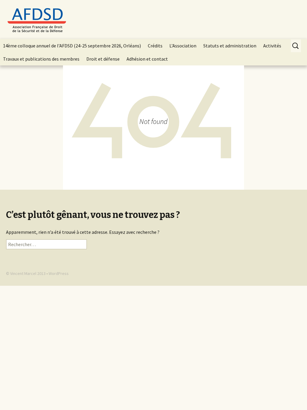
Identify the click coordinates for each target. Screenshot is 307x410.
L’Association (182, 46)
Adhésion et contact (147, 59)
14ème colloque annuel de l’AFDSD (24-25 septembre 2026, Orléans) (72, 46)
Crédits (155, 46)
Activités (272, 46)
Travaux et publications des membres (41, 59)
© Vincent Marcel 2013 (26, 273)
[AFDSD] (153, 19)
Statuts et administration (229, 46)
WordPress (59, 273)
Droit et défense (103, 59)
